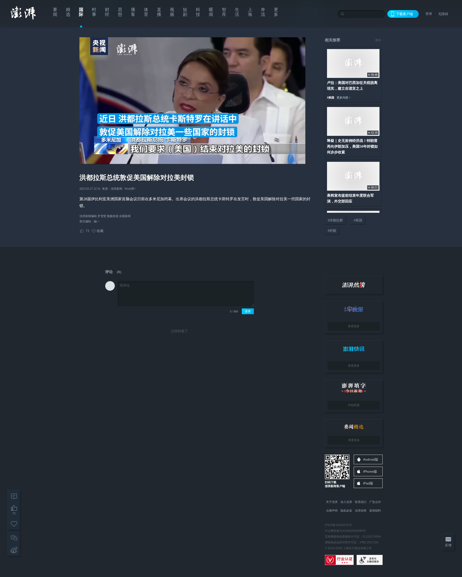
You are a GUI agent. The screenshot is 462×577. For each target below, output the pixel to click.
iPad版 (368, 483)
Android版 (370, 459)
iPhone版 (370, 471)
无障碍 (443, 14)
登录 (428, 14)
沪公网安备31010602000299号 (345, 531)
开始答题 (353, 405)
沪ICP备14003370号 (338, 525)
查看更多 (353, 326)
